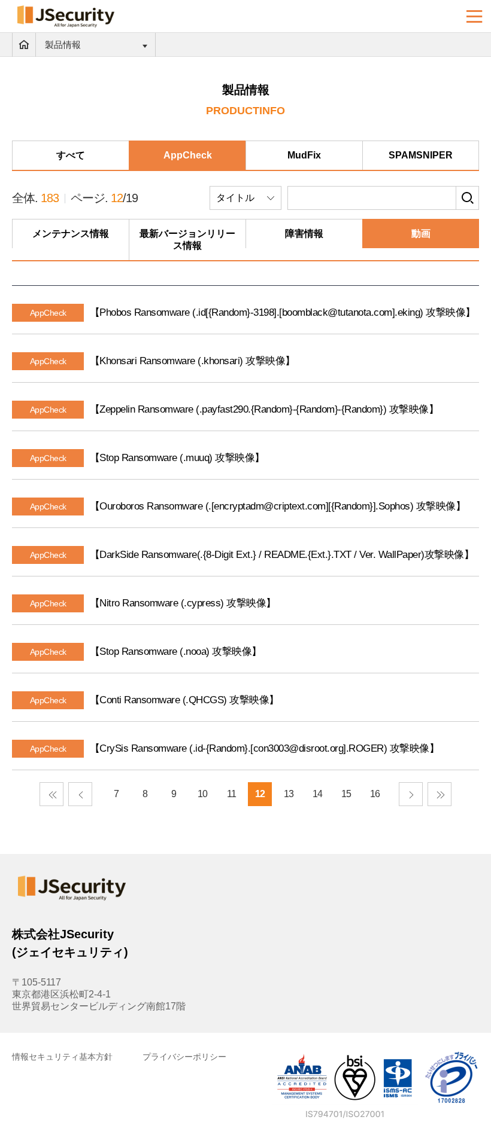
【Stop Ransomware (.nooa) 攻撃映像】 (176, 651)
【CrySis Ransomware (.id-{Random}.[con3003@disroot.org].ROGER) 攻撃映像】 (265, 748)
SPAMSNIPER (421, 155)
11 (231, 794)
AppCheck (187, 155)
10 (202, 794)
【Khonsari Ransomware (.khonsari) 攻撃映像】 (192, 361)
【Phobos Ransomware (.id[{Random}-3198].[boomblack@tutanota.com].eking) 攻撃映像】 (282, 312)
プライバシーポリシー (184, 1056)
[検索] (467, 198)
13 (288, 794)
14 (317, 794)
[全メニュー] (474, 16)
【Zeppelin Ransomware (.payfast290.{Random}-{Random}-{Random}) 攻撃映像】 (264, 409)
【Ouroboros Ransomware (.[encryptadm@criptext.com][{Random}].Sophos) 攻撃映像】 (278, 506)
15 (346, 794)
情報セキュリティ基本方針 (62, 1056)
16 (375, 794)
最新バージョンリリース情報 (187, 239)
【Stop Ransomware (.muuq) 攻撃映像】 (177, 457)
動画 (421, 233)
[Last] (439, 794)
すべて (70, 155)
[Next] (411, 794)
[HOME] (24, 45)
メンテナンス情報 (70, 233)
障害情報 (304, 233)
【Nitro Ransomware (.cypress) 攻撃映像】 (183, 603)
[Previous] (80, 794)
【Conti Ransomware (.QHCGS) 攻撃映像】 (184, 700)
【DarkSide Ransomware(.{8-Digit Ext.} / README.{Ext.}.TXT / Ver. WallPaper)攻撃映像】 (282, 554)
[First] (51, 794)
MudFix (304, 155)
